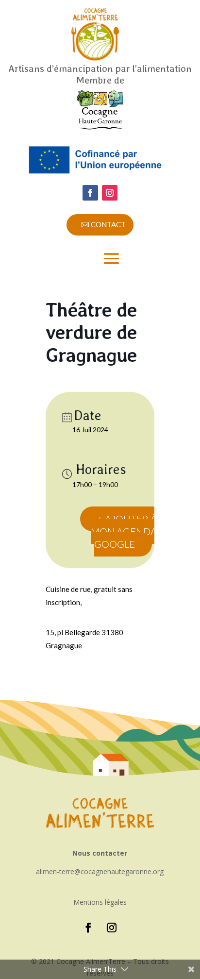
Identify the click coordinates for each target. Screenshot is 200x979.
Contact (108, 224)
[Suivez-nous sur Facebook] (90, 193)
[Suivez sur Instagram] (109, 193)
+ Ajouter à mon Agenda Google (124, 531)
